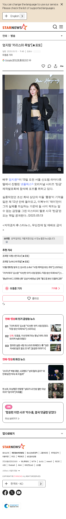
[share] (55, 66)
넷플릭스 (26, 184)
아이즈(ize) (29, 465)
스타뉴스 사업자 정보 (9, 471)
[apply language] (22, 16)
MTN (34, 461)
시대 (4, 465)
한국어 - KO (17, 483)
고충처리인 (44, 453)
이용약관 (5, 457)
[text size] (62, 66)
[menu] (61, 26)
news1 (49, 461)
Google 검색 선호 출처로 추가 (16, 60)
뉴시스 (41, 461)
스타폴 (38, 465)
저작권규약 (55, 453)
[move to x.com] (12, 492)
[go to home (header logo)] (15, 26)
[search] (54, 26)
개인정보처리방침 (18, 453)
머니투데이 (25, 461)
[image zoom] (59, 169)
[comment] (49, 66)
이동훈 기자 (7, 55)
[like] (43, 66)
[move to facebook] (5, 492)
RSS (13, 457)
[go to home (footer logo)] (13, 446)
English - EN (18, 16)
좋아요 (35, 298)
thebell (11, 465)
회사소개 (5, 453)
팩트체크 (21, 457)
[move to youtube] (18, 492)
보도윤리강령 (31, 457)
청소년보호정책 (32, 453)
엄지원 (13, 179)
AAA (20, 465)
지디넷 (57, 461)
